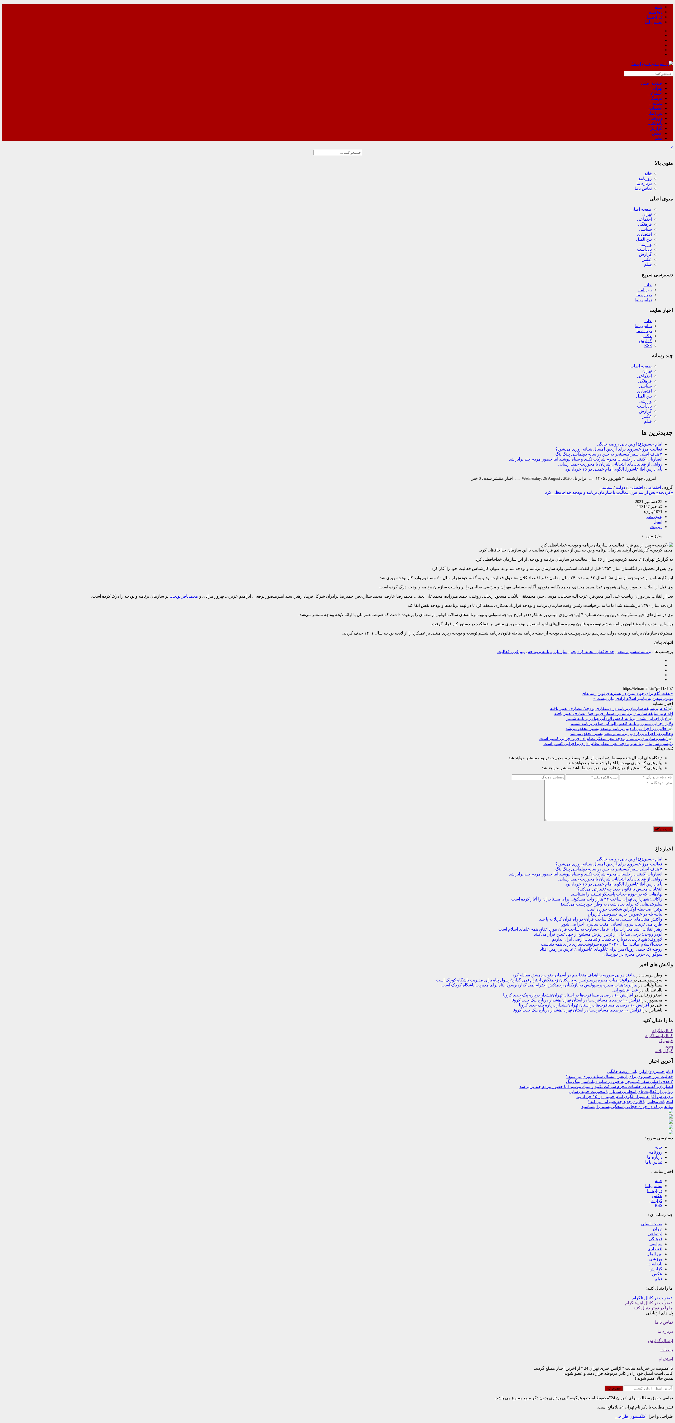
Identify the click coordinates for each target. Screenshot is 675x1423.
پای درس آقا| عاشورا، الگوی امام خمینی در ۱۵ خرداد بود (613, 469)
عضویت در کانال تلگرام (652, 1298)
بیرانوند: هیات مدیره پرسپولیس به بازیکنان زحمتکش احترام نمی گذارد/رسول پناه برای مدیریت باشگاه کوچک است (534, 980)
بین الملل (654, 113)
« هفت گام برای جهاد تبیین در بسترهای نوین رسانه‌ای (627, 693)
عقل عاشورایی (625, 990)
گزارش (655, 128)
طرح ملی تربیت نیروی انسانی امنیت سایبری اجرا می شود (612, 924)
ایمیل (657, 521)
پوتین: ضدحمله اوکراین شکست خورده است (624, 909)
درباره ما (654, 16)
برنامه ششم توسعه (634, 651)
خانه (658, 6)
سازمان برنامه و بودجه (547, 651)
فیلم (658, 138)
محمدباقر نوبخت (184, 596)
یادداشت (655, 123)
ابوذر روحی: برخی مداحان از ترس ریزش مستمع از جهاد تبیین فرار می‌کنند (598, 934)
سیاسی (655, 103)
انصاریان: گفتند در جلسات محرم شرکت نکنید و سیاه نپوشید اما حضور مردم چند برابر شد (585, 459)
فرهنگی (655, 98)
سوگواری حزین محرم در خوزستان (632, 954)
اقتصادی (655, 108)
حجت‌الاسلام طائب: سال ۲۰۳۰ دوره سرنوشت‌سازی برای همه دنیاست (601, 944)
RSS (648, 345)
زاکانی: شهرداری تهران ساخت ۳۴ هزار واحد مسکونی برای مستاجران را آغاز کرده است (586, 899)
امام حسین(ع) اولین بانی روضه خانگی (629, 444)
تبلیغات (666, 1350)
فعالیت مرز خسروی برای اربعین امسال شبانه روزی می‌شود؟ (608, 449)
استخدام (666, 1359)
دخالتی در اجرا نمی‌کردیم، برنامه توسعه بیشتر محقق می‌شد (621, 733)
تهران (657, 88)
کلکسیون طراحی (630, 1416)
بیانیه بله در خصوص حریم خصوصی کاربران (625, 914)
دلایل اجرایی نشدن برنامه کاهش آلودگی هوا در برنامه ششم (621, 723)
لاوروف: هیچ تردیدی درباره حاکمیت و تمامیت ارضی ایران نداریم (607, 939)
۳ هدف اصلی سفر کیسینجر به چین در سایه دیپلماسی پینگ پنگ (608, 454)
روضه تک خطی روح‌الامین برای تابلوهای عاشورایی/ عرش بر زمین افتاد (601, 949)
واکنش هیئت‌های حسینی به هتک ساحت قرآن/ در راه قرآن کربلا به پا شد (600, 919)
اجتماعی (655, 93)
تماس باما (653, 22)
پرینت (656, 526)
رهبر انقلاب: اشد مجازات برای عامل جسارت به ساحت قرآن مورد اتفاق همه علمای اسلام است (580, 929)
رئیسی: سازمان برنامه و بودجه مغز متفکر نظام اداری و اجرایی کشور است (608, 743)
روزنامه (655, 11)
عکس (657, 133)
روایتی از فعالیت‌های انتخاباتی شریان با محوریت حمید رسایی (610, 464)
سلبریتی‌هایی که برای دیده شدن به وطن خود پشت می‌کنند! (611, 904)
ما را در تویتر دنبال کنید (653, 1308)
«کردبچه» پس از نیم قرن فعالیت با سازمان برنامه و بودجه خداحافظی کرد (609, 492)
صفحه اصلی (651, 83)
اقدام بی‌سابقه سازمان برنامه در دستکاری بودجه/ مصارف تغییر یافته (613, 713)
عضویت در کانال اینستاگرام (649, 1303)
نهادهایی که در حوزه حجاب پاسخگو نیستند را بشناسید (616, 894)
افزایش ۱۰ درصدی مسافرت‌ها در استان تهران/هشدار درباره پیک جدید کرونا (568, 995)
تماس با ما (664, 1322)
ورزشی (655, 118)
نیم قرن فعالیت (511, 651)
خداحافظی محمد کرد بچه (592, 651)
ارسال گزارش (660, 1340)
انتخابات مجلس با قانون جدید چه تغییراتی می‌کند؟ (619, 889)
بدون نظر (654, 516)
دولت (620, 487)
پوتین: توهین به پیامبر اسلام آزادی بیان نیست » (633, 698)
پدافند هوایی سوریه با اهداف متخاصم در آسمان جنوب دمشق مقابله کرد (573, 975)
